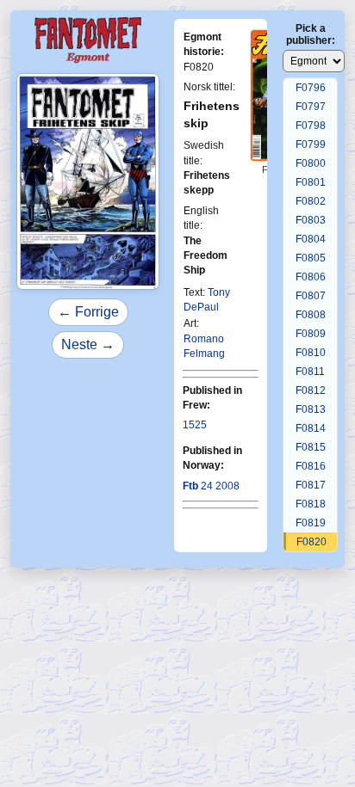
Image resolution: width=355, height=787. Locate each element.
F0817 (311, 485)
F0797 (311, 107)
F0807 (311, 296)
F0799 (311, 144)
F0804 (311, 239)
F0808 (311, 315)
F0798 (311, 126)
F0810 (311, 353)
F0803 (311, 220)
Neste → (88, 344)
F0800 (311, 163)
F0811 (310, 372)
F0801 (311, 182)
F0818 (311, 504)
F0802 (311, 201)
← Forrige (88, 311)
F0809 (311, 334)
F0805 (311, 258)
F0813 (311, 409)
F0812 (311, 390)
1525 (195, 425)
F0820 (311, 542)
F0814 (311, 428)
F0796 (311, 88)
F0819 (311, 523)
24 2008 (211, 486)
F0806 (311, 277)
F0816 (311, 466)
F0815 (311, 447)
